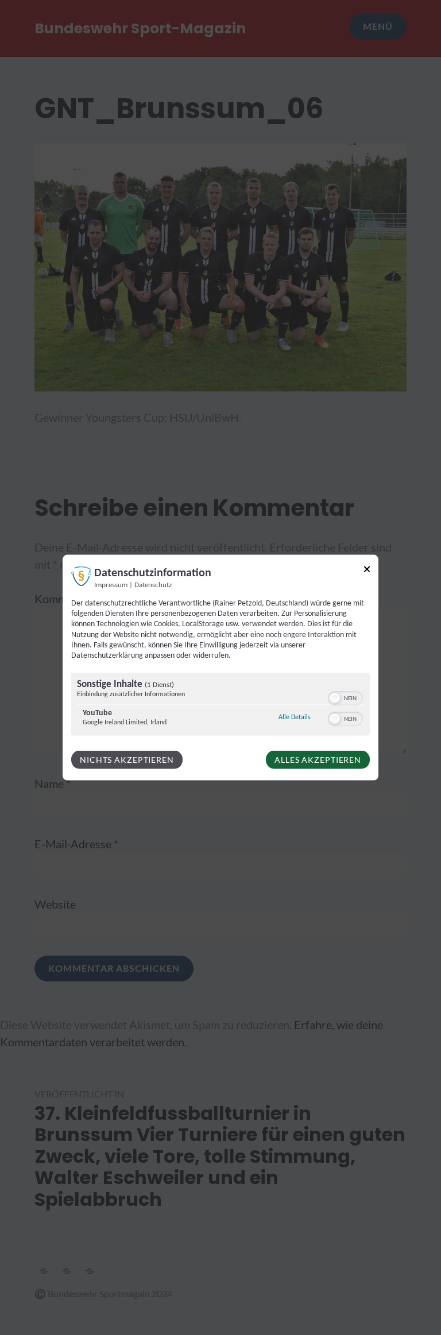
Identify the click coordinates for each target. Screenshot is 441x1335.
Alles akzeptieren (317, 759)
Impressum (110, 585)
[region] (220, 706)
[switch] (345, 697)
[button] (335, 698)
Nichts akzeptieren (127, 759)
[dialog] (220, 668)
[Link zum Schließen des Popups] (367, 571)
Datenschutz (153, 585)
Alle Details (294, 717)
